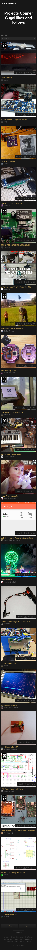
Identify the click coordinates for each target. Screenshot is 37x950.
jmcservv (7, 247)
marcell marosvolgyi (11, 707)
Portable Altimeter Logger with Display (14, 119)
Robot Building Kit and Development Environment (18, 830)
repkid (6, 875)
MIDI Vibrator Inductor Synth (11, 454)
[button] (32, 3)
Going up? (19, 932)
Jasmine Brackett (10, 582)
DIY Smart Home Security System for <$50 (16, 286)
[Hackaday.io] (9, 3)
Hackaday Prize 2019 (4, 296)
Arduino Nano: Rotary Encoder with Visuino (16, 621)
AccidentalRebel (9, 373)
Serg (5, 122)
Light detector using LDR (9, 747)
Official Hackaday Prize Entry (4, 421)
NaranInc (7, 289)
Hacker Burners (6, 579)
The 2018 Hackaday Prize (4, 212)
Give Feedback (29, 937)
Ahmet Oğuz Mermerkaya (13, 540)
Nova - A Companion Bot (9, 496)
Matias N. (7, 205)
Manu (6, 80)
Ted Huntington (9, 833)
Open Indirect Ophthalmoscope (12, 412)
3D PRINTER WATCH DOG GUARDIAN (15, 245)
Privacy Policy (18, 939)
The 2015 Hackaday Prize (4, 756)
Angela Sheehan (10, 498)
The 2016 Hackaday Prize (4, 380)
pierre (6, 665)
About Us (6, 937)
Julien (6, 163)
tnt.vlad (6, 916)
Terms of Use (8, 939)
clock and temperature (8, 914)
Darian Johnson (9, 331)
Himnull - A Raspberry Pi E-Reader (13, 872)
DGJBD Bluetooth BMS (9, 663)
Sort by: (4, 35)
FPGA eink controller (8, 161)
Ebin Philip (7, 414)
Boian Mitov (8, 624)
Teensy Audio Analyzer (9, 705)
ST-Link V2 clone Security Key (11, 203)
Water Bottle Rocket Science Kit (12, 328)
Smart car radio (6, 77)
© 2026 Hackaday (18, 945)
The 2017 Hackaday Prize (4, 45)
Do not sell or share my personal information (18, 941)
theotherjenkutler (9, 456)
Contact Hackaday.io (17, 937)
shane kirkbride (9, 791)
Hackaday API (29, 939)
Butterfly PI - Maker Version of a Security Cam (17, 537)
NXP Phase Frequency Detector (12, 788)
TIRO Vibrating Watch (8, 370)
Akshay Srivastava (10, 749)
